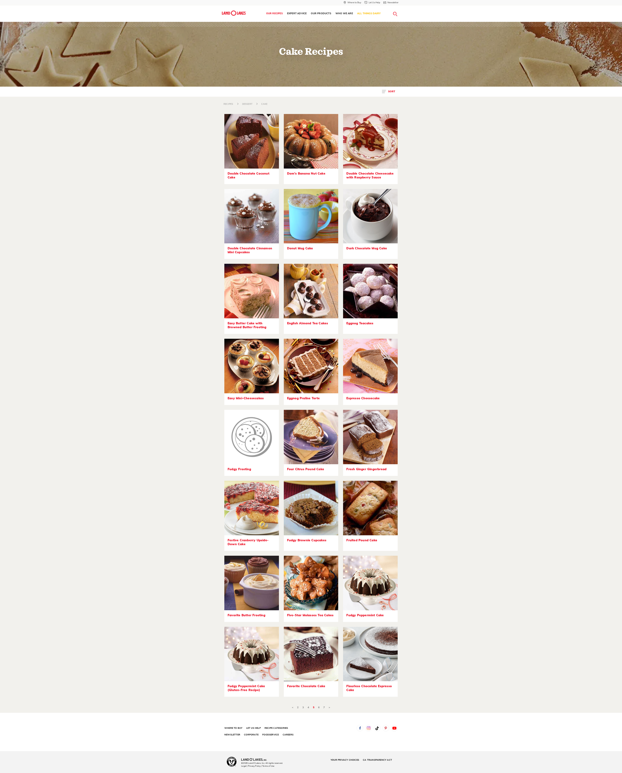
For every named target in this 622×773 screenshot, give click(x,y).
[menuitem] (274, 13)
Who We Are (344, 13)
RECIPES (228, 104)
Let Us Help (253, 728)
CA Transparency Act (377, 760)
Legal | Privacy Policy (251, 766)
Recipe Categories (276, 728)
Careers (288, 735)
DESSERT (247, 104)
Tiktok (377, 728)
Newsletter (232, 735)
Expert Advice (297, 13)
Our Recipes (274, 13)
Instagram (368, 728)
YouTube (394, 728)
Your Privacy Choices (345, 760)
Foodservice (270, 735)
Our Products (321, 13)
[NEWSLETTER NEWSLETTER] (401, 6)
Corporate (251, 735)
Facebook (360, 728)
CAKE (264, 104)
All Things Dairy (369, 13)
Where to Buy (233, 728)
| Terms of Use (268, 766)
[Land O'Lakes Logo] (234, 13)
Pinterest (386, 728)
